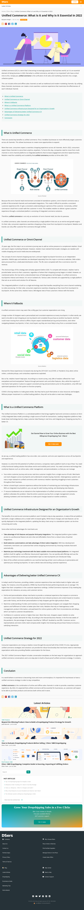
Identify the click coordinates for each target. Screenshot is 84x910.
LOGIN (75, 2)
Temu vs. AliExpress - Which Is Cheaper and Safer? (19, 788)
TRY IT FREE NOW (53, 444)
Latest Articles (6, 6)
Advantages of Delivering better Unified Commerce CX (23, 112)
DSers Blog (10, 11)
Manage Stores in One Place (50, 852)
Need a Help (48, 872)
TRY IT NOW (42, 822)
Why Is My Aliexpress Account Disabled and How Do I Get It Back (23, 791)
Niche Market (6, 890)
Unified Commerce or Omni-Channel (17, 99)
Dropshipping (6, 876)
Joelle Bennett (5, 724)
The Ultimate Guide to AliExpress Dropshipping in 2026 (20, 794)
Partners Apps (6, 852)
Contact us (5, 848)
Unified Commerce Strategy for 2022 (17, 115)
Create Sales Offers (48, 857)
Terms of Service (6, 861)
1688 (3, 720)
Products (7, 720)
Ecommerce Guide (7, 881)
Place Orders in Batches (49, 843)
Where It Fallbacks (11, 102)
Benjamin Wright (6, 19)
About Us (4, 843)
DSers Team (5, 745)
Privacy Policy (6, 857)
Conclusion (8, 118)
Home (3, 11)
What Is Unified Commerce (14, 96)
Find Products (5, 762)
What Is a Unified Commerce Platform (18, 105)
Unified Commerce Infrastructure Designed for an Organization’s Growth (29, 109)
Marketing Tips (6, 885)
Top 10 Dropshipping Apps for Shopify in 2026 (18, 781)
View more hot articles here (12, 800)
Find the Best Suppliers (49, 848)
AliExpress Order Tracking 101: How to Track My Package (20, 784)
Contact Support (49, 876)
